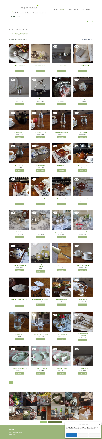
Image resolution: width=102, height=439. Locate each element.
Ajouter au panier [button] (19, 70)
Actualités (76, 9)
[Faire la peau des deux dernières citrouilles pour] (44, 413)
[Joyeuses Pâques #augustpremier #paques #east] (58, 399)
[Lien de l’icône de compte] (83, 21)
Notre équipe (88, 9)
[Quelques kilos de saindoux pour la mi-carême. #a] (16, 413)
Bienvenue (56, 9)
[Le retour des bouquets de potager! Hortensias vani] (16, 399)
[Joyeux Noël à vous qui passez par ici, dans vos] (86, 413)
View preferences (94, 435)
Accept (71, 435)
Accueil (11, 29)
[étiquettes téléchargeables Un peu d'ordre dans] (72, 413)
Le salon (16, 29)
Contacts (82, 9)
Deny (83, 435)
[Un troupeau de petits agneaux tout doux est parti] (86, 399)
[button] (99, 424)
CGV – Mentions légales (15, 432)
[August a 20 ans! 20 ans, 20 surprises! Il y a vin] (44, 399)
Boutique (62, 9)
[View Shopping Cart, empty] (87, 21)
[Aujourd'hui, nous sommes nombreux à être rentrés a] (72, 399)
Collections (70, 9)
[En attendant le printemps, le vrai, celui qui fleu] (58, 413)
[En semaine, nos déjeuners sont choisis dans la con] (30, 413)
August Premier (15, 16)
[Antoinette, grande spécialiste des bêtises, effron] (30, 399)
